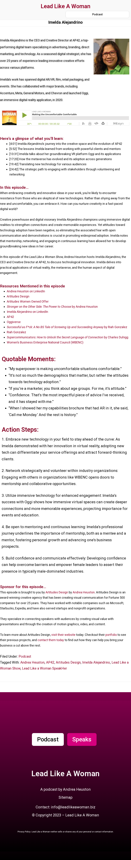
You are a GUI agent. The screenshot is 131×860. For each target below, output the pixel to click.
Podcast (25, 656)
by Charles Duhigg (116, 337)
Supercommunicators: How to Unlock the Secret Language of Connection (55, 337)
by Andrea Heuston (52, 306)
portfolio (111, 634)
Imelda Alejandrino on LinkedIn (27, 311)
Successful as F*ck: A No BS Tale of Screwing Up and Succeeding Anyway (55, 327)
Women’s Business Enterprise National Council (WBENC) (45, 342)
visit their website (63, 634)
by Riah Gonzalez (115, 327)
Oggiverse (14, 322)
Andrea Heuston (84, 592)
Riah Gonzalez (16, 332)
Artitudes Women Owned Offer (28, 301)
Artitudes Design (18, 296)
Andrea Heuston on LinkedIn (26, 291)
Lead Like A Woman (65, 6)
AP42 (10, 317)
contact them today (51, 640)
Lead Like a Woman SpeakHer (44, 668)
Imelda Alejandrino (96, 662)
